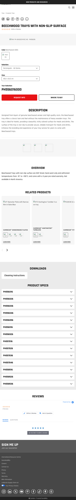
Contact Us (5, 467)
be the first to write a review (38, 433)
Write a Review (16, 29)
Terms (3, 473)
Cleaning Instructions (14, 275)
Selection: (5, 65)
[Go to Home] (6, 7)
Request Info (19, 97)
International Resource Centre (11, 457)
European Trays (10, 13)
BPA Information (7, 479)
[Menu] (73, 7)
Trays (3, 13)
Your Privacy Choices (12, 486)
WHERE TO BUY (57, 97)
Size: (3, 75)
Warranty (5, 476)
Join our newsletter (9, 448)
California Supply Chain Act (10, 483)
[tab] (30, 413)
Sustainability (6, 460)
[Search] (69, 7)
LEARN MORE (6, 242)
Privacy (4, 470)
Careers (4, 464)
